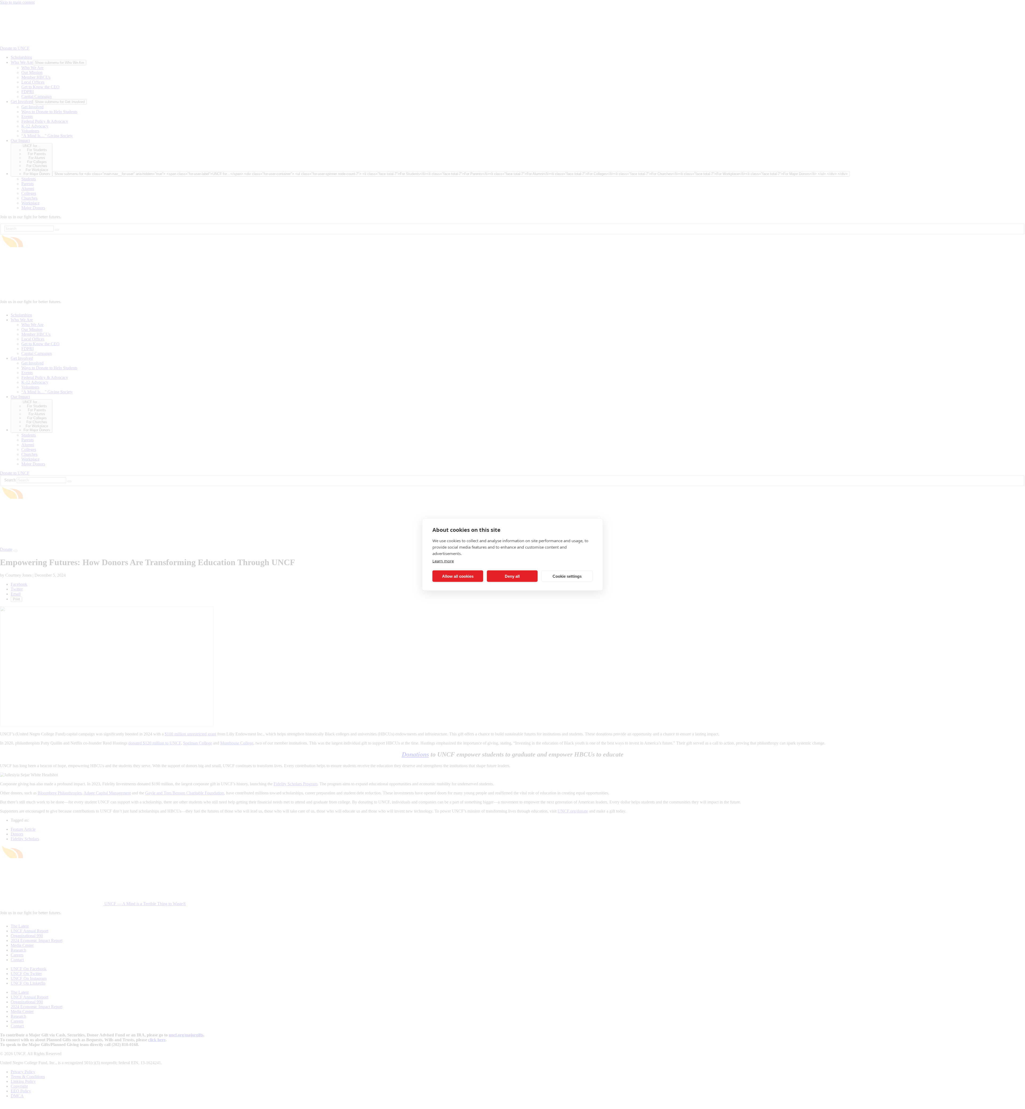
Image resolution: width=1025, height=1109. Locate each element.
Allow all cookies (458, 576)
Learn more (443, 561)
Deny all (512, 576)
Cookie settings (567, 576)
